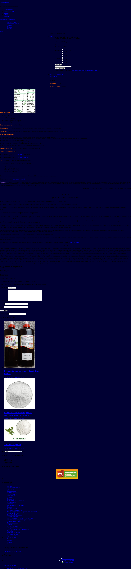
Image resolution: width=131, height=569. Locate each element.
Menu (1, 31)
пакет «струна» (68, 50)
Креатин (9, 507)
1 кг (65, 53)
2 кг (65, 57)
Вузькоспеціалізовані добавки (16, 500)
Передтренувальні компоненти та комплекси (20, 518)
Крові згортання (12, 508)
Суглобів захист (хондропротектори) (18, 529)
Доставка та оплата (9, 11)
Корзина (6, 16)
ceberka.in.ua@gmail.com (7, 19)
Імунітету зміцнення (13, 487)
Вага (58, 58)
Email (2, 307)
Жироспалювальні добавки (15, 505)
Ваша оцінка (4, 287)
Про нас (6, 14)
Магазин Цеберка (4, 2)
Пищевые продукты (91, 70)
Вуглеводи (10, 499)
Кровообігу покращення (14, 510)
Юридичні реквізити (10, 565)
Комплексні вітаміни (23, 157)
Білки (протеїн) (11, 495)
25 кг (65, 59)
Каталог (6, 13)
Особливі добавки (12, 516)
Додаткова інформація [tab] (56, 74)
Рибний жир (20, 154)
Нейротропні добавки (13, 513)
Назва (2, 304)
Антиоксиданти (12, 494)
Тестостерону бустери (13, 532)
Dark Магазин (22, 568)
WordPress (10, 568)
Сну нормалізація (12, 526)
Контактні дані (8, 9)
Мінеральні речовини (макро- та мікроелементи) (22, 511)
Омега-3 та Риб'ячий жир (14, 515)
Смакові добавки (12, 524)
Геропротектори (12, 502)
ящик (65, 51)
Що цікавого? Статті (13, 536)
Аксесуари (10, 489)
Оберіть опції (20, 377)
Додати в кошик (60, 68)
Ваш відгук (4, 300)
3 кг (65, 61)
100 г (65, 55)
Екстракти (10, 503)
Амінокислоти (11, 491)
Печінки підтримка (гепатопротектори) (19, 520)
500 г (65, 62)
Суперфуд (10, 531)
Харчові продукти (12, 534)
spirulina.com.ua (74, 242)
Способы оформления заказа (12, 551)
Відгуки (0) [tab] (53, 76)
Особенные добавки (78, 70)
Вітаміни (10, 497)
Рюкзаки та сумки (12, 523)
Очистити (58, 64)
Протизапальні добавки (14, 521)
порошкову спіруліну (19, 179)
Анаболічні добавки (13, 492)
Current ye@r (4, 313)
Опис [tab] (51, 36)
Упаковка (58, 50)
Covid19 (9, 486)
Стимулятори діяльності (14, 528)
